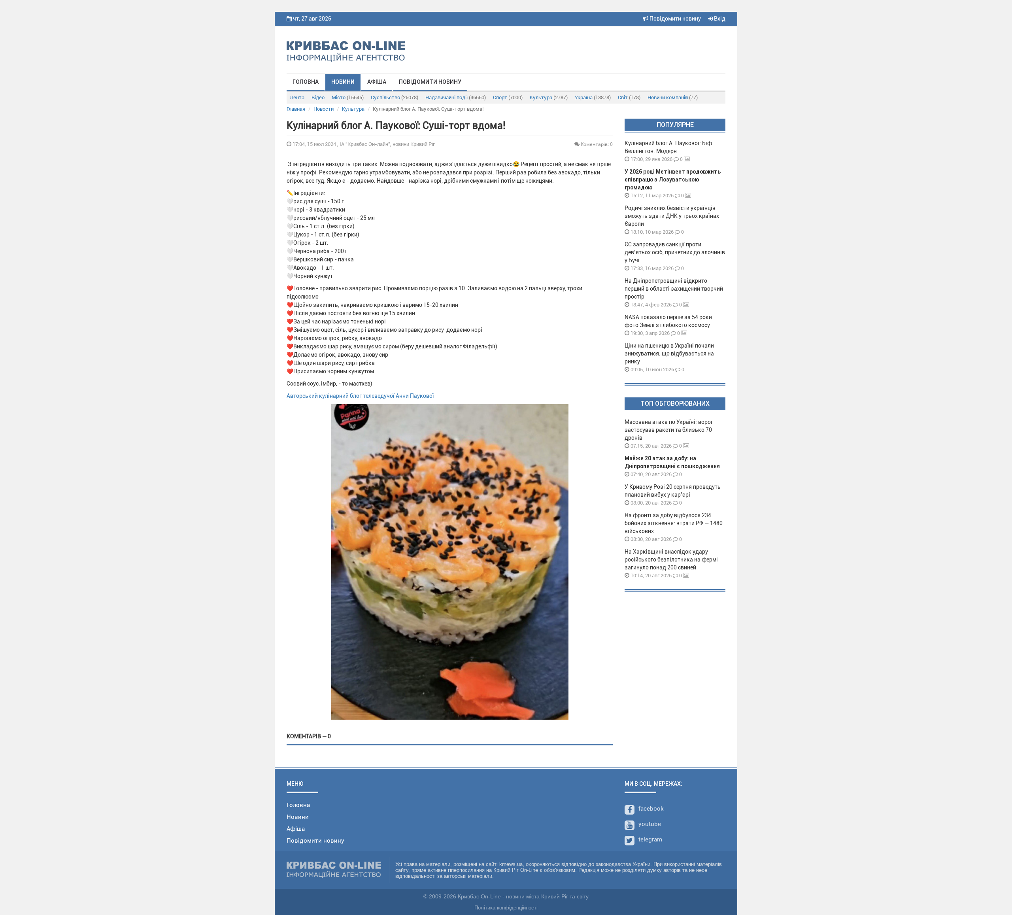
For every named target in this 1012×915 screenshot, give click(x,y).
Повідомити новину (674, 18)
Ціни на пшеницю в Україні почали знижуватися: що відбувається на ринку (669, 353)
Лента (297, 97)
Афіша (376, 82)
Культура (549, 97)
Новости (323, 109)
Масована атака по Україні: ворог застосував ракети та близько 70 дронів (669, 430)
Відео (318, 97)
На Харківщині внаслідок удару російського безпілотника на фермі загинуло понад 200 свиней (671, 559)
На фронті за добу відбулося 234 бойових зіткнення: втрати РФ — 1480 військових (674, 523)
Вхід (719, 18)
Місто (348, 97)
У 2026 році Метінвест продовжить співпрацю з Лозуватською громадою (673, 179)
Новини (343, 82)
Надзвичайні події (455, 97)
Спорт (508, 97)
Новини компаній (673, 97)
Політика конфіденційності (506, 908)
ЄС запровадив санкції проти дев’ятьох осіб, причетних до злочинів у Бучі (675, 252)
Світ (629, 97)
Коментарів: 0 (596, 144)
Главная (296, 109)
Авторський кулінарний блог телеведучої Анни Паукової (360, 396)
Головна (306, 82)
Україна (593, 97)
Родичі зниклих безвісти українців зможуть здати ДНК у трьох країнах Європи (672, 216)
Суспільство (394, 97)
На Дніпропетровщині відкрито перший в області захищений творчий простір (674, 289)
